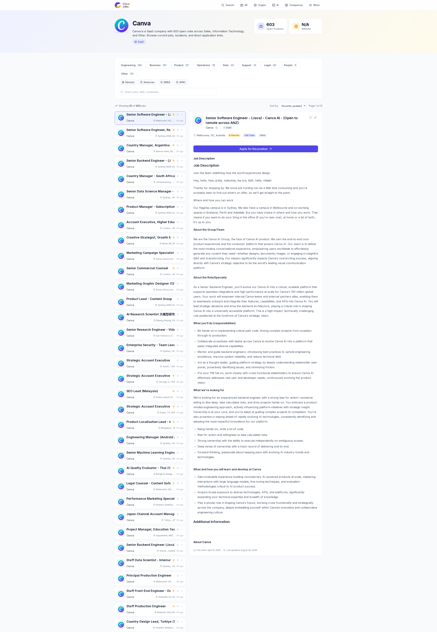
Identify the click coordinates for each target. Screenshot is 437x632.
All (246, 5)
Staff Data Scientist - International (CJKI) (157, 560)
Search (230, 5)
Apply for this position (253, 149)
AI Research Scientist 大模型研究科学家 (155, 314)
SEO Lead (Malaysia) (142, 391)
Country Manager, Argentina (148, 145)
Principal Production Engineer (148, 575)
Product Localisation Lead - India (151, 422)
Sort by (274, 105)
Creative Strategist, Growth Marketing (155, 237)
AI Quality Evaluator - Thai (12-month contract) (162, 468)
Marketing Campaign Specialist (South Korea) (160, 253)
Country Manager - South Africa (150, 176)
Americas (149, 82)
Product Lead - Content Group (149, 299)
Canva (209, 127)
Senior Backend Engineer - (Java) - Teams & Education (168, 160)
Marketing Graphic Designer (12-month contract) (163, 283)
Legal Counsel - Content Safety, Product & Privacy (164, 483)
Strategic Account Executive (148, 360)
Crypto (262, 5)
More (316, 5)
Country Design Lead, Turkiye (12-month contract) (164, 621)
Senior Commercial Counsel (147, 268)
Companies (296, 5)
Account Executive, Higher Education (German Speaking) (169, 222)
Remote (129, 82)
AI (278, 5)
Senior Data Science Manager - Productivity (159, 191)
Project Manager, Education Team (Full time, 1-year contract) (172, 529)
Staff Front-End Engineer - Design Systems (159, 591)
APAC (182, 82)
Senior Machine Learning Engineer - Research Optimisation (171, 452)
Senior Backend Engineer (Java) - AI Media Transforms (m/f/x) (173, 544)
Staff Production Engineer (146, 606)
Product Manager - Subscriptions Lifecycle (159, 206)
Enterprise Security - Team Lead (150, 345)
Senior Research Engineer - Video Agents (157, 329)
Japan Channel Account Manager (151, 514)
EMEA (167, 82)
